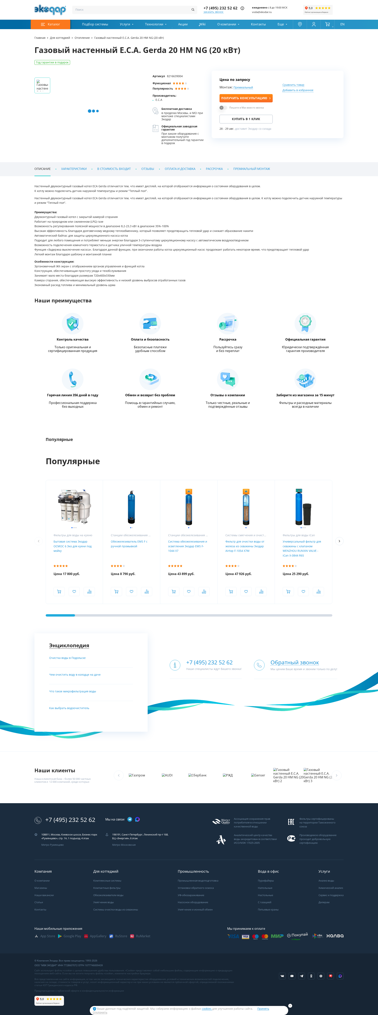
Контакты (258, 24)
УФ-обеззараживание (191, 895)
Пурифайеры (266, 880)
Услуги (125, 24)
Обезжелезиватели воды (108, 895)
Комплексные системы (107, 880)
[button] (339, 541)
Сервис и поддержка (331, 895)
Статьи (38, 902)
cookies (207, 1008)
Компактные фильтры (106, 887)
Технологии (154, 24)
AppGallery (98, 936)
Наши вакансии (44, 895)
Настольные (265, 895)
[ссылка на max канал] (137, 819)
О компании (226, 24)
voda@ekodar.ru (262, 12)
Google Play (72, 936)
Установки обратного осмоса (196, 887)
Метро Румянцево (52, 844)
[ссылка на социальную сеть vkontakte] (282, 976)
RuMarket (143, 936)
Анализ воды (326, 880)
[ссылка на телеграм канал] (129, 819)
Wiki (202, 24)
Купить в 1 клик (246, 119)
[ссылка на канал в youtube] (292, 976)
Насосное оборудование (193, 902)
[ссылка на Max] (340, 976)
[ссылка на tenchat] (330, 976)
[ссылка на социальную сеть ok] (311, 976)
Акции (183, 24)
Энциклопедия (69, 645)
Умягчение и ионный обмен (195, 909)
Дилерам (324, 902)
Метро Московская (124, 844)
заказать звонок (213, 11)
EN (342, 24)
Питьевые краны (268, 909)
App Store (47, 936)
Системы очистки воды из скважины (115, 909)
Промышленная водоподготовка (198, 880)
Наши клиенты (54, 770)
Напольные (265, 887)
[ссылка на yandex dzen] (321, 976)
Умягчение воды (103, 902)
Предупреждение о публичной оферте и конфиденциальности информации (79, 990)
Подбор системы (95, 24)
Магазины (40, 887)
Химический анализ (331, 887)
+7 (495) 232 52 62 (221, 8)
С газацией (264, 902)
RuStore (121, 936)
